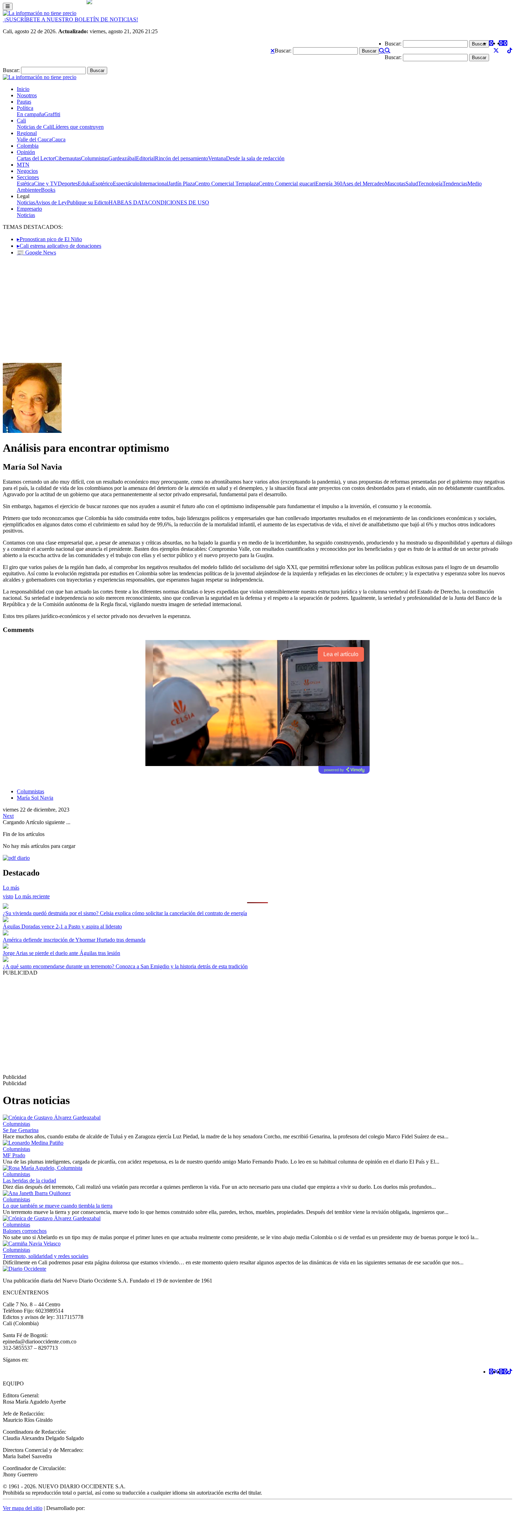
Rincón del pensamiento (181, 158)
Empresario (29, 209)
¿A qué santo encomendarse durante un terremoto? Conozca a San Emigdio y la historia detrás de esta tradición (125, 966)
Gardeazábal (122, 158)
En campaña (30, 114)
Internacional (153, 184)
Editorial (145, 158)
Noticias (26, 202)
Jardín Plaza (181, 184)
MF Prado (14, 1155)
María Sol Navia (35, 798)
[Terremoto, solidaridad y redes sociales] (32, 1243)
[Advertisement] (257, 310)
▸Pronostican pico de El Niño (49, 239)
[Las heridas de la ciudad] (42, 1168)
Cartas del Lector (36, 158)
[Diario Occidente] (39, 13)
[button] (272, 51)
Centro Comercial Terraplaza (227, 184)
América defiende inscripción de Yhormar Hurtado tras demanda (74, 940)
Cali (21, 121)
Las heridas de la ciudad (29, 1181)
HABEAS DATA (128, 202)
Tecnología (430, 184)
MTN (23, 165)
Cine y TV (46, 184)
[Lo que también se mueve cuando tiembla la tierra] (37, 1193)
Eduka (85, 184)
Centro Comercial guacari (287, 184)
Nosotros (27, 95)
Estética (25, 184)
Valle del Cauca (34, 139)
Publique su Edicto (88, 202)
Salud (411, 184)
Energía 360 (328, 184)
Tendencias (454, 184)
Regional (27, 133)
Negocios (27, 171)
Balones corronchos (25, 1231)
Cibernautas (68, 158)
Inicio (23, 89)
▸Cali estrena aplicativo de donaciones (59, 246)
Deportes (68, 184)
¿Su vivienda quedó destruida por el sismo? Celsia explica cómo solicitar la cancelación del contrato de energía (125, 913)
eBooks (47, 190)
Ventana (217, 158)
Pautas (24, 102)
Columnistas (94, 158)
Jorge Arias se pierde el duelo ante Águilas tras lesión (61, 953)
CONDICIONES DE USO (178, 202)
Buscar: (283, 51)
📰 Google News (36, 252)
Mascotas (395, 184)
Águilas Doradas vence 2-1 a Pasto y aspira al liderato (62, 926)
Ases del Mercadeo (363, 184)
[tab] (32, 896)
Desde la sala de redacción (255, 158)
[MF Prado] (33, 1143)
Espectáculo (126, 184)
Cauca (59, 139)
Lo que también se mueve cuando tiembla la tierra (57, 1206)
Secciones (28, 177)
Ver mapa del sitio (22, 1508)
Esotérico (102, 184)
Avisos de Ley (51, 202)
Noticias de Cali (34, 127)
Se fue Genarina (21, 1130)
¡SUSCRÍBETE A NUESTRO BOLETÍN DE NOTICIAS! (70, 19)
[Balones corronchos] (52, 1218)
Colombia (28, 146)
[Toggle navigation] (8, 6)
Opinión (26, 152)
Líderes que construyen (78, 127)
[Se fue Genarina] (52, 1118)
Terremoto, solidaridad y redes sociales (45, 1256)
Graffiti (52, 114)
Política (25, 108)
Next (8, 816)
